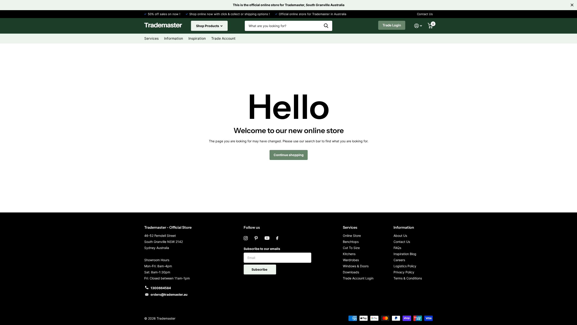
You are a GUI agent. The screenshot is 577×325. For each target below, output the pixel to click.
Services (350, 227)
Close (572, 5)
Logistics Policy (405, 266)
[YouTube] (267, 238)
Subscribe (260, 269)
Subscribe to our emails (262, 249)
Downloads (351, 272)
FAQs (397, 248)
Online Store (352, 235)
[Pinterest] (256, 238)
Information (404, 227)
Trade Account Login (358, 278)
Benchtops (351, 242)
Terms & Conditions (408, 278)
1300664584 (161, 288)
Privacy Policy (404, 272)
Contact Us (425, 14)
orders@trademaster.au (169, 294)
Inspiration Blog (405, 254)
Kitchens (349, 254)
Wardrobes (351, 260)
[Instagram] (246, 238)
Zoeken (326, 26)
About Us (400, 235)
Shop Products (208, 26)
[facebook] (277, 238)
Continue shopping (289, 155)
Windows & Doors (356, 266)
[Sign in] (418, 26)
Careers (399, 260)
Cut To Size (351, 248)
